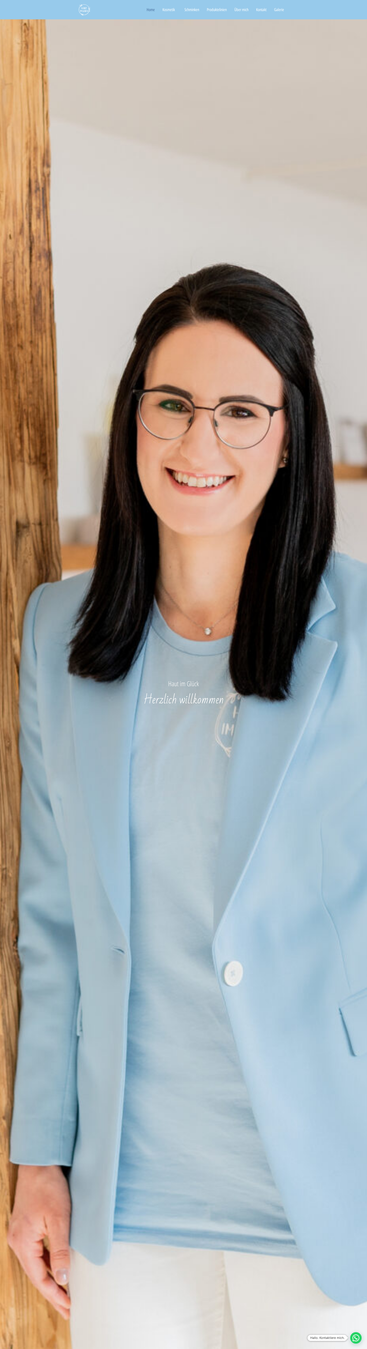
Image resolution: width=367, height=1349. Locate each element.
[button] (356, 1338)
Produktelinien (217, 9)
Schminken (191, 9)
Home (151, 9)
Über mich (241, 9)
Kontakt (261, 9)
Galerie (279, 9)
